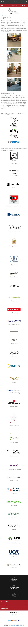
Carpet (7, 15)
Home (3, 15)
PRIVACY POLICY (12, 625)
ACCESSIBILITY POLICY (20, 625)
